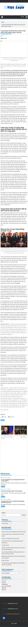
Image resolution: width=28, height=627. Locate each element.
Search (3, 512)
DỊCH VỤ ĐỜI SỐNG (6, 586)
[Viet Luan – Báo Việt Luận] (2, 17)
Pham (3, 35)
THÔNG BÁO (5, 584)
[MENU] (26, 17)
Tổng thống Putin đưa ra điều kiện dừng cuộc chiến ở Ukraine (7, 437)
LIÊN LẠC (4, 589)
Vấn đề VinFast (5, 545)
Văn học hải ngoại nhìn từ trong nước (10, 538)
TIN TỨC (4, 581)
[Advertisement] (14, 456)
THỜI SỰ (2, 420)
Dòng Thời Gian (5, 560)
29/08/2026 (4, 477)
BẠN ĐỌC (4, 588)
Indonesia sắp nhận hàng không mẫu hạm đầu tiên (13, 531)
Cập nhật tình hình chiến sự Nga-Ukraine (21, 436)
